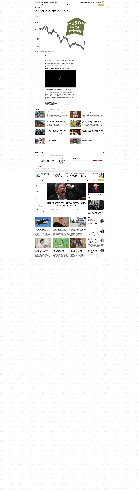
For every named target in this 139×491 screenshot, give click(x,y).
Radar (84, 180)
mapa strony (37, 168)
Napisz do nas (37, 159)
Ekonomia (72, 5)
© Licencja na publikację (49, 102)
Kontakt (36, 158)
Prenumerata (52, 159)
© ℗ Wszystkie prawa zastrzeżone (51, 103)
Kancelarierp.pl (61, 161)
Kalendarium (44, 168)
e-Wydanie (95, 180)
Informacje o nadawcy (45, 160)
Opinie (89, 217)
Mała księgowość (62, 160)
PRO (62, 180)
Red (46, 55)
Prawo (58, 180)
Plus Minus (74, 180)
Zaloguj (101, 180)
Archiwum (52, 160)
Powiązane (37, 109)
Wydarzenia (47, 180)
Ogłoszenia (52, 158)
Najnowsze (52, 109)
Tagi (58, 109)
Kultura (79, 180)
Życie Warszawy (62, 163)
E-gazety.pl (61, 158)
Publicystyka (67, 180)
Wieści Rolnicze (61, 162)
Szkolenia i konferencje (39, 166)
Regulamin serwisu (44, 159)
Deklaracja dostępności (45, 161)
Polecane (45, 109)
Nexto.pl (60, 159)
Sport (88, 180)
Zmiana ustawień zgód (45, 158)
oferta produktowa (51, 168)
